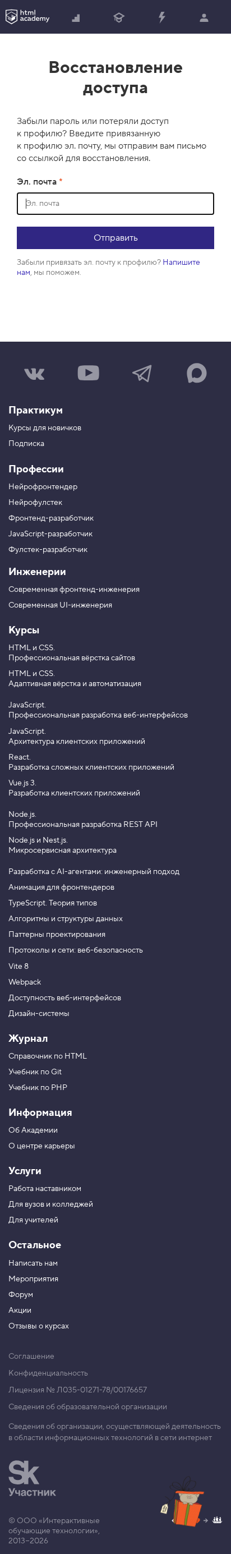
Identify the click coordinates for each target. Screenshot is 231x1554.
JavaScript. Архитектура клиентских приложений (76, 737)
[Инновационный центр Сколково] (32, 1478)
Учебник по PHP (37, 1088)
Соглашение (31, 1356)
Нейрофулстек (35, 503)
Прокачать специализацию (161, 17)
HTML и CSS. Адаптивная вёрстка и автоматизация (74, 679)
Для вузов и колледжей (50, 1204)
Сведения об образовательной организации (87, 1407)
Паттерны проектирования (56, 935)
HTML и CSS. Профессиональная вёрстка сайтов (71, 653)
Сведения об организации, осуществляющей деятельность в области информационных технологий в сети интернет (114, 1432)
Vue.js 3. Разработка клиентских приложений (74, 788)
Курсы (23, 630)
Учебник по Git (35, 1072)
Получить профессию (119, 17)
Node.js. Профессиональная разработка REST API (83, 820)
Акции (19, 1310)
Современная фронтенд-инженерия (74, 590)
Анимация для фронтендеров (61, 887)
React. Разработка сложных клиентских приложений (91, 762)
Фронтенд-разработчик (51, 518)
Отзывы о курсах (38, 1326)
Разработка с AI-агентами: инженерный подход (93, 872)
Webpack (24, 982)
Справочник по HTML (47, 1056)
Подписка (26, 444)
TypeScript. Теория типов (52, 903)
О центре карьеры (41, 1146)
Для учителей (33, 1220)
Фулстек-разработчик (47, 550)
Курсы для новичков (44, 428)
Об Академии (33, 1130)
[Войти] (204, 17)
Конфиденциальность (48, 1373)
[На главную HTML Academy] (27, 17)
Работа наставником (44, 1189)
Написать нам (33, 1263)
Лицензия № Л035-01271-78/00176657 (77, 1390)
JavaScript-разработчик (50, 534)
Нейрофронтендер (42, 487)
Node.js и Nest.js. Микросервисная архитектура (62, 845)
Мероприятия (33, 1279)
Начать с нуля (76, 17)
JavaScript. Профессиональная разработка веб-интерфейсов (98, 710)
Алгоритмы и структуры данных (65, 919)
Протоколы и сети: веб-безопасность (75, 950)
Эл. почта (38, 181)
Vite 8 (18, 967)
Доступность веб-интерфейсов (64, 998)
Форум (20, 1295)
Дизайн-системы (39, 1014)
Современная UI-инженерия (60, 605)
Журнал (28, 1039)
